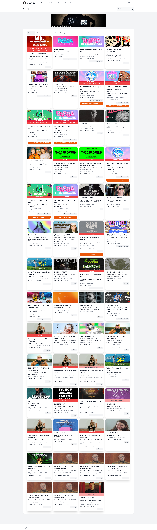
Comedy (62, 33)
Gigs (70, 33)
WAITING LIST (91, 254)
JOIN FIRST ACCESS (118, 180)
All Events (31, 33)
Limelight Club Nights (50, 33)
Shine (39, 33)
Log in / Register (129, 3)
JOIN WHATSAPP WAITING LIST (91, 104)
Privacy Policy (26, 528)
